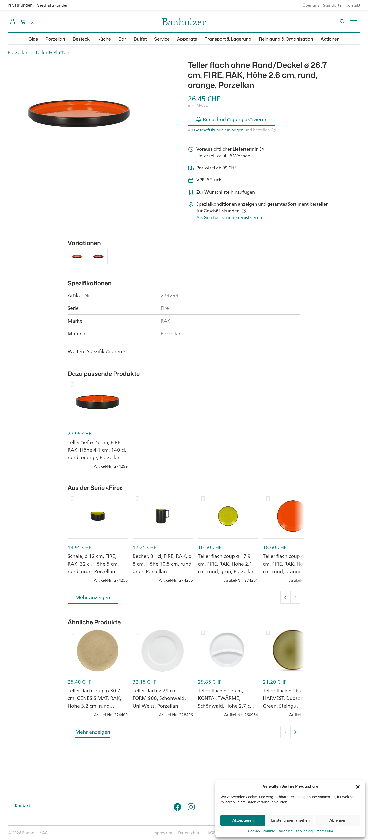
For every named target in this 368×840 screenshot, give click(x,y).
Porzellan (55, 39)
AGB (211, 832)
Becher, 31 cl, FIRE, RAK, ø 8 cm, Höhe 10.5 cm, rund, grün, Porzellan (163, 564)
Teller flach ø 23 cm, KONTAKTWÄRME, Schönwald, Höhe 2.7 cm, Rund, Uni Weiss (226, 702)
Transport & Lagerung (228, 39)
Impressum (324, 831)
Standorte (332, 5)
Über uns (311, 5)
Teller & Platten (52, 52)
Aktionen (330, 39)
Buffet (140, 39)
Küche (104, 39)
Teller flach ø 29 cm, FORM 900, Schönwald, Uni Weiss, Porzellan (159, 698)
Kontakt (353, 5)
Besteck (81, 39)
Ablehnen (337, 820)
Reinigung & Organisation (286, 39)
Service (162, 39)
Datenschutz (189, 832)
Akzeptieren (243, 820)
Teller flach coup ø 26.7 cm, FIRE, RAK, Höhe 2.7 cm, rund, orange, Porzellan (290, 567)
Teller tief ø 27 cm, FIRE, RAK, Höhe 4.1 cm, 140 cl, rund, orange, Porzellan (97, 450)
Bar (122, 39)
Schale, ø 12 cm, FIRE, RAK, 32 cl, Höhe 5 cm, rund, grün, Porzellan (93, 564)
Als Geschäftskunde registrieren (229, 217)
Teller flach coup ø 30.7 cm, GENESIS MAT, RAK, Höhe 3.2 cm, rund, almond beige (94, 702)
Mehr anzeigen (92, 597)
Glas (33, 39)
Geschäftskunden (53, 5)
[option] (79, 113)
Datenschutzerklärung (295, 831)
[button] (357, 786)
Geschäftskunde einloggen (219, 129)
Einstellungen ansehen (290, 820)
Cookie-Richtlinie (261, 831)
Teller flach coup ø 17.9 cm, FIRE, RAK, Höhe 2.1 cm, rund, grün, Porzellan (226, 564)
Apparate (187, 39)
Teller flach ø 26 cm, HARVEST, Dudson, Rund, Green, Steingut (291, 698)
